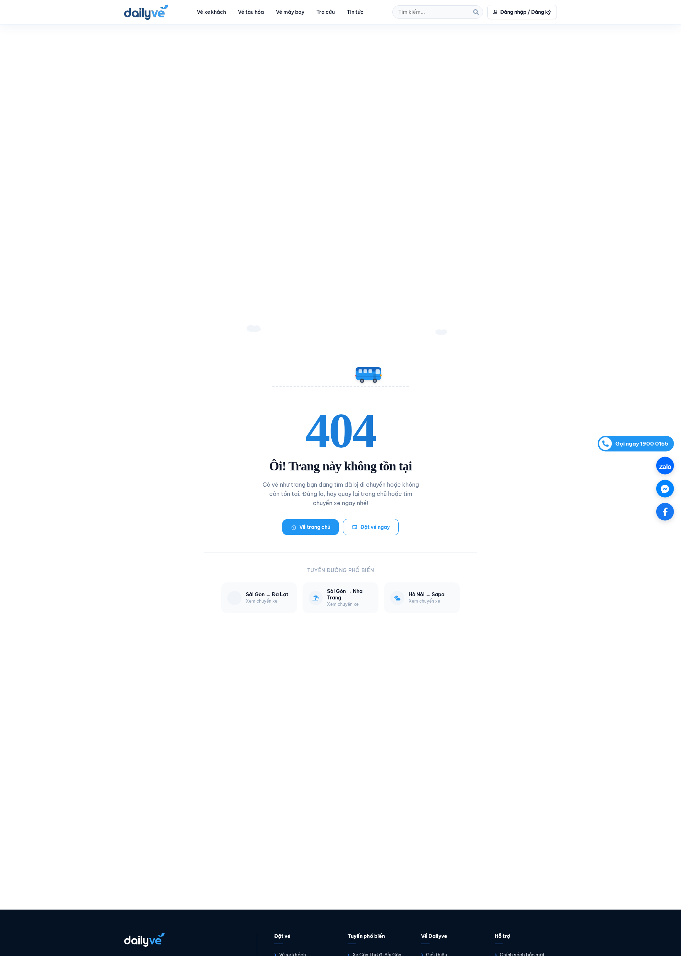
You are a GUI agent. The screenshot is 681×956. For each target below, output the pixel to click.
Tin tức (355, 12)
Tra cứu (325, 12)
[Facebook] (665, 511)
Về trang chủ (314, 527)
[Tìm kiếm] (476, 12)
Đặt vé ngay (375, 527)
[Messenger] (665, 488)
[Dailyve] (146, 12)
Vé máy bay (290, 12)
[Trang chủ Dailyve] (183, 940)
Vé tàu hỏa (251, 12)
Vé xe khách (211, 12)
